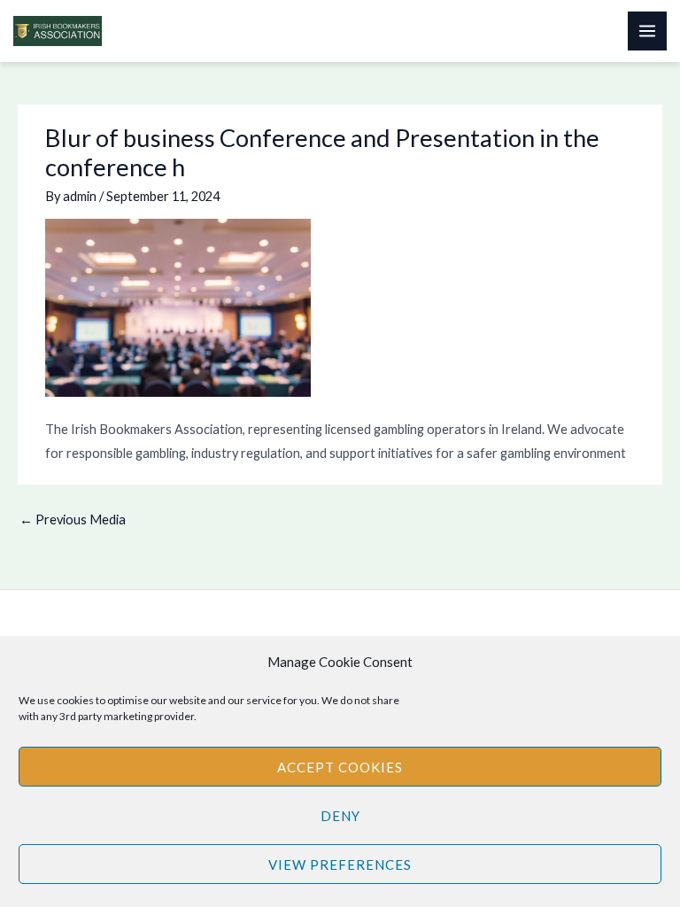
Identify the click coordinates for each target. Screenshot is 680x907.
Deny (340, 816)
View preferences (340, 864)
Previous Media (72, 519)
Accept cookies (340, 767)
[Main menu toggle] (647, 31)
